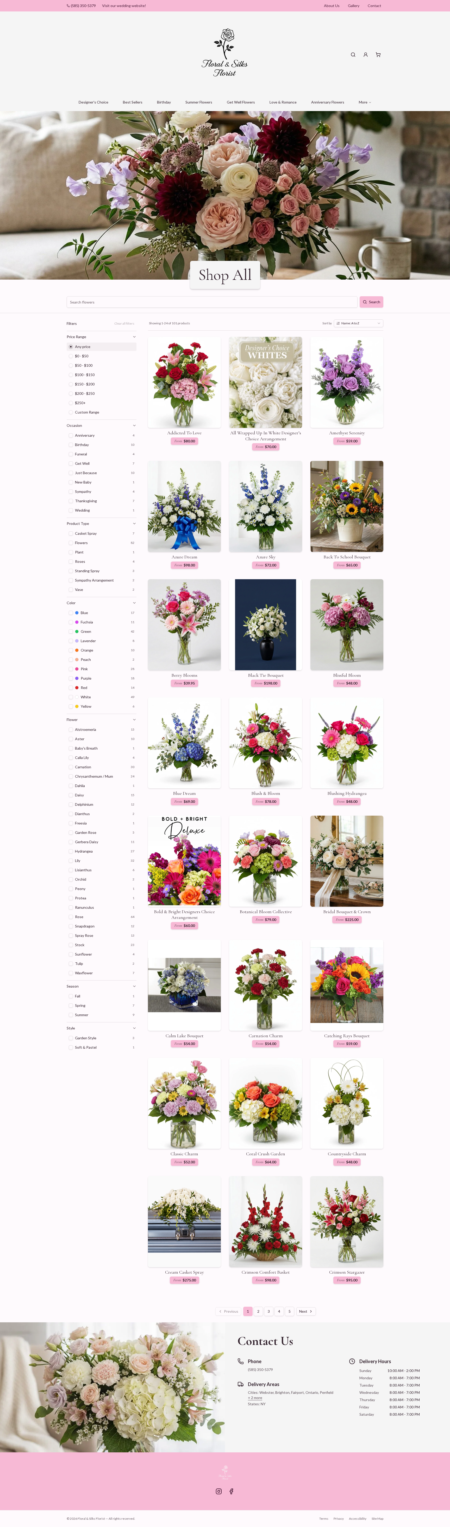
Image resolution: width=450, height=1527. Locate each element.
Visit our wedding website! (124, 5)
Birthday (164, 102)
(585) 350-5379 (83, 5)
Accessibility (357, 1518)
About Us (332, 5)
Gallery (353, 5)
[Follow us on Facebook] (231, 1491)
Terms (323, 1518)
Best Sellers (132, 102)
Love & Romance (283, 102)
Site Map (377, 1518)
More (363, 102)
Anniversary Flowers (327, 102)
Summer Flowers (198, 102)
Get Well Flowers (241, 102)
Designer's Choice (93, 102)
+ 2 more (255, 1397)
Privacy (339, 1518)
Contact (374, 5)
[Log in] (365, 54)
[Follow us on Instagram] (219, 1491)
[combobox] (358, 323)
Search (374, 302)
